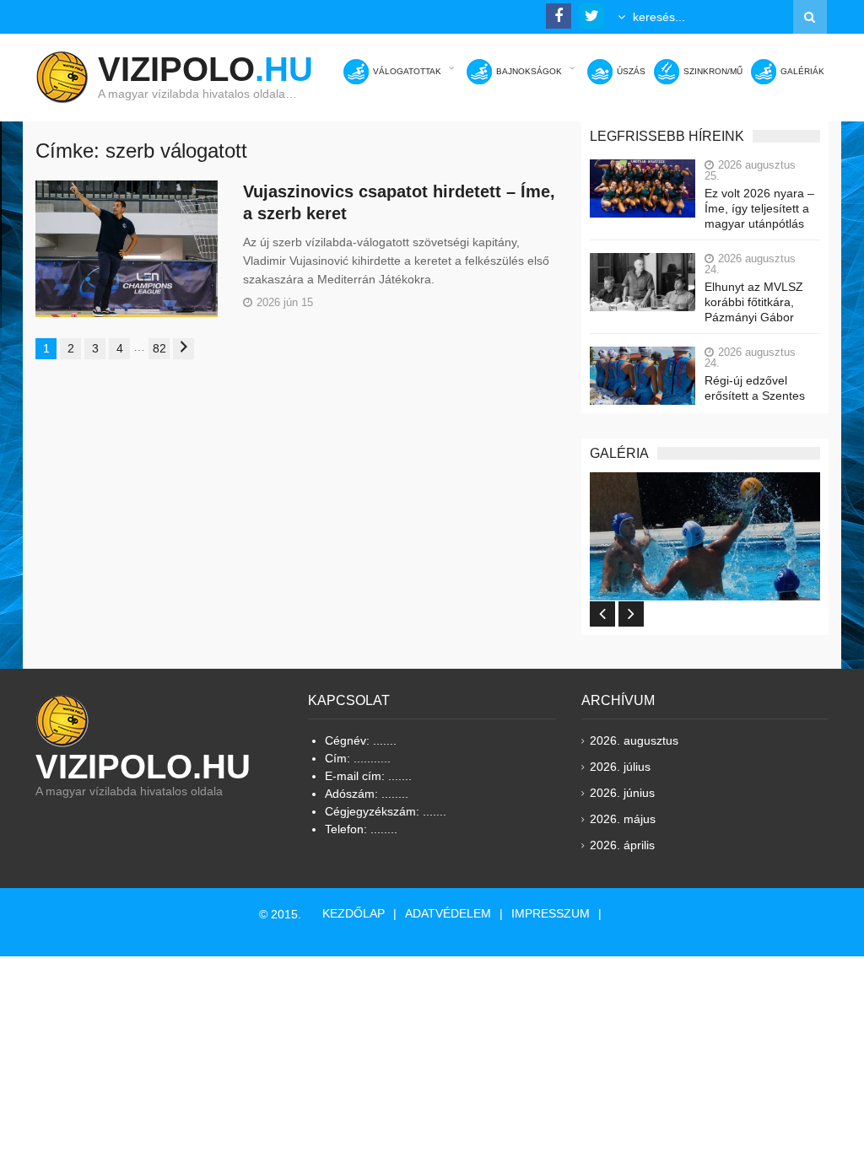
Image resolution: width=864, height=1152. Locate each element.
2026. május (623, 819)
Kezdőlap (353, 913)
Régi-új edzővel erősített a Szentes (755, 388)
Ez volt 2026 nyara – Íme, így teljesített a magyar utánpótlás (759, 208)
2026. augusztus (634, 740)
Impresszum (550, 913)
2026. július (620, 766)
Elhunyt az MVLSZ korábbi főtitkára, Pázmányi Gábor (754, 302)
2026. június (622, 792)
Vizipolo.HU (143, 766)
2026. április (622, 845)
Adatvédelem (448, 913)
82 (159, 348)
